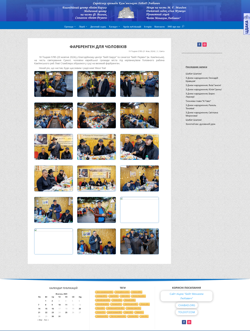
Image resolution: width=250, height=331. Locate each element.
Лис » (46, 320)
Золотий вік (102, 304)
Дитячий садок (98, 27)
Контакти (159, 27)
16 (53, 308)
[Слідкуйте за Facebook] (199, 44)
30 (53, 316)
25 (66, 312)
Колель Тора (138, 296)
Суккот (128, 312)
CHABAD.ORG (186, 305)
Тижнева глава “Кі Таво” (198, 100)
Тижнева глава (134, 308)
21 (39, 312)
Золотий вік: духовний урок (200, 123)
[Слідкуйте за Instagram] (204, 44)
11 (66, 304)
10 (59, 304)
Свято (125, 296)
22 (46, 312)
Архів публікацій (132, 27)
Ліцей (82, 27)
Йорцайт (129, 300)
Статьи (100, 312)
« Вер (40, 320)
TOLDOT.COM (186, 312)
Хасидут (113, 27)
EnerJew (133, 316)
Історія (148, 27)
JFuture (144, 304)
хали (144, 316)
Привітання (102, 316)
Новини (137, 292)
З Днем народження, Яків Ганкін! (203, 85)
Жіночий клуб (103, 300)
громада (101, 296)
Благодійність (122, 292)
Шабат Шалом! (194, 73)
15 (46, 308)
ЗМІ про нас (173, 27)
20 (80, 308)
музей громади (115, 312)
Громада (68, 27)
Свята (161, 51)
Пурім (139, 312)
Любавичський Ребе (115, 308)
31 (59, 316)
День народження (104, 292)
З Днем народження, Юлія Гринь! (204, 89)
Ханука (117, 300)
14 (39, 308)
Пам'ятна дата (131, 304)
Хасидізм (116, 304)
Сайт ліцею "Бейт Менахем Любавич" (187, 296)
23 (53, 312)
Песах (100, 308)
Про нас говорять (118, 316)
